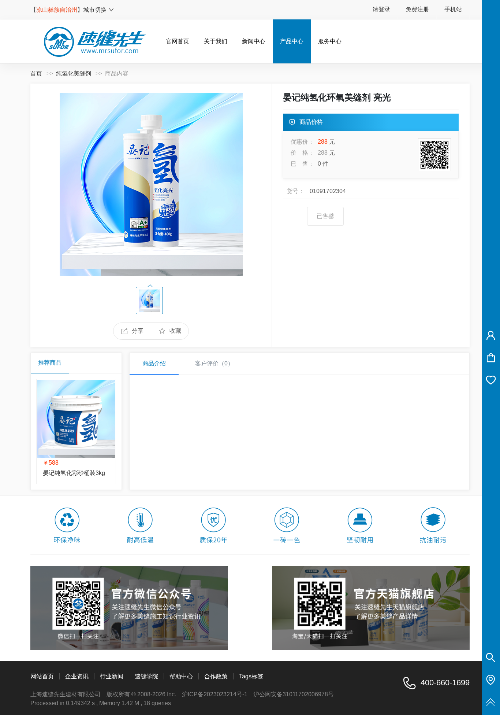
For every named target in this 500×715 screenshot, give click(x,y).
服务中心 (330, 41)
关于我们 (215, 41)
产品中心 (291, 41)
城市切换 (95, 10)
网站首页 (42, 676)
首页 (36, 73)
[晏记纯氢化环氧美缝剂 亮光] (151, 184)
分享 (137, 331)
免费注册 (417, 9)
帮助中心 (181, 676)
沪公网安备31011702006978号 (293, 694)
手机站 (453, 9)
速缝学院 (146, 676)
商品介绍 (154, 363)
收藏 (175, 331)
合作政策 (216, 676)
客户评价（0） (214, 363)
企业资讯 (77, 676)
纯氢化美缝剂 (73, 73)
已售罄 (325, 216)
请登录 (381, 9)
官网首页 (177, 41)
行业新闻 (111, 676)
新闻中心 (253, 41)
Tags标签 (251, 676)
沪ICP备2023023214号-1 (214, 694)
